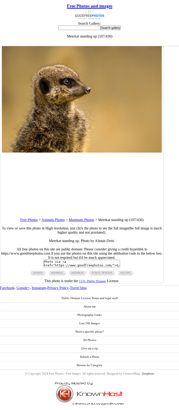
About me (89, 306)
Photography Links (89, 315)
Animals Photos (53, 220)
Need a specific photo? (89, 331)
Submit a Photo (89, 357)
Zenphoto (148, 373)
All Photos (89, 340)
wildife (125, 272)
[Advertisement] (81, 185)
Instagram (39, 288)
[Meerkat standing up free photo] (82, 151)
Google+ (23, 288)
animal (38, 272)
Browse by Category (89, 365)
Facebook (7, 288)
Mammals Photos (81, 220)
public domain (102, 272)
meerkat (78, 272)
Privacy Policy (58, 288)
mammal (57, 272)
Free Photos (29, 220)
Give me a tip (89, 348)
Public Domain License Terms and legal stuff (90, 298)
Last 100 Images (89, 323)
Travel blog (78, 288)
